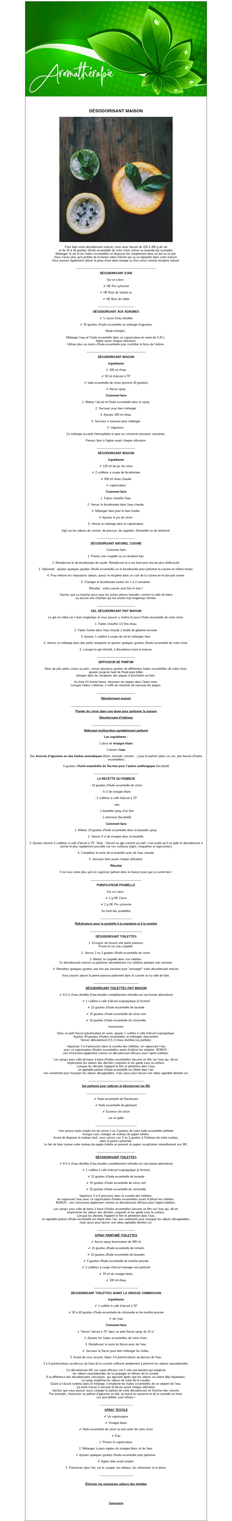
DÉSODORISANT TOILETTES (116, 1157)
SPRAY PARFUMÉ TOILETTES (116, 1235)
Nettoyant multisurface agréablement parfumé (116, 730)
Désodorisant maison (116, 698)
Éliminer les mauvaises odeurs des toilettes (116, 1484)
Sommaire (116, 1503)
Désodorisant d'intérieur (116, 717)
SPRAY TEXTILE (116, 1410)
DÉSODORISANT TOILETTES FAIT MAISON (116, 988)
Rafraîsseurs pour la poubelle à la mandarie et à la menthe (116, 923)
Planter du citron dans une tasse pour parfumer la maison (116, 711)
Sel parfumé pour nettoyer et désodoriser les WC (116, 1086)
